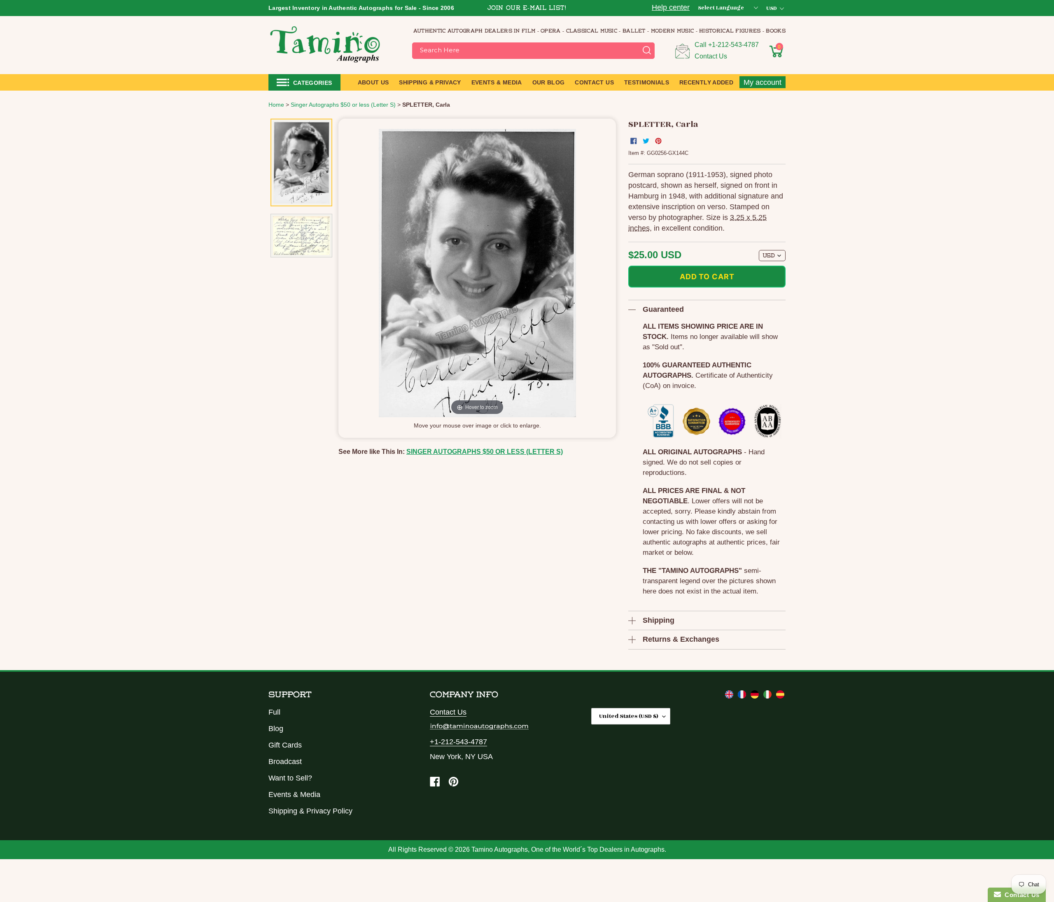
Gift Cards (285, 745)
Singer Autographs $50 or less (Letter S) (484, 451)
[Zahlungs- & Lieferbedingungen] (755, 696)
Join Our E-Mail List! (527, 8)
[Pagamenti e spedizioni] (768, 696)
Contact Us (711, 56)
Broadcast (285, 761)
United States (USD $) (628, 716)
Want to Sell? (290, 778)
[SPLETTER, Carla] (301, 163)
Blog (275, 728)
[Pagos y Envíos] (780, 696)
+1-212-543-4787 (733, 44)
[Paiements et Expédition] (743, 696)
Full (274, 712)
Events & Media (294, 794)
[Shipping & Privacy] (730, 696)
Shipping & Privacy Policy (310, 811)
